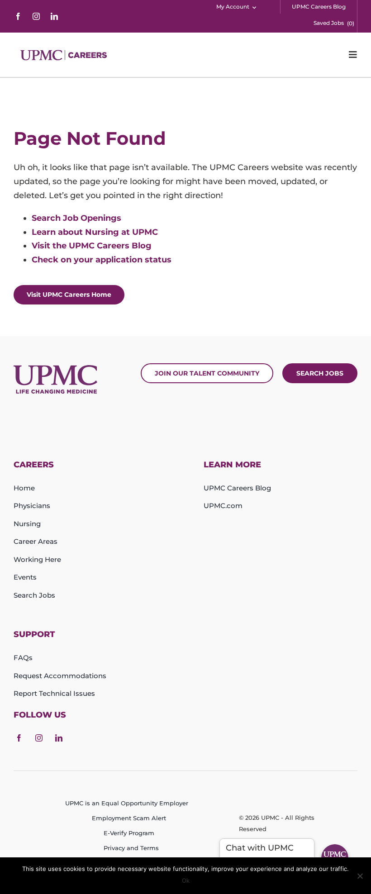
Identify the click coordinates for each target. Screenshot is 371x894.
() (350, 23)
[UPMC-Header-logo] (64, 54)
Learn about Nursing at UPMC (95, 232)
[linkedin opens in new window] (54, 16)
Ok (186, 880)
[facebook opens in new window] (18, 16)
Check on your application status (101, 260)
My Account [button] (232, 6)
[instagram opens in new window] (36, 16)
